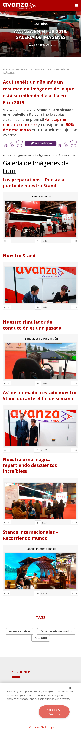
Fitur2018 (40, 638)
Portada (8, 69)
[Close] (70, 688)
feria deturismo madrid (56, 631)
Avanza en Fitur (19, 631)
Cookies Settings (41, 727)
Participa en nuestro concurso (35, 121)
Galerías (41, 24)
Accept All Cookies (54, 712)
